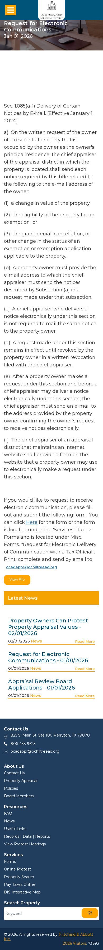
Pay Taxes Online (19, 884)
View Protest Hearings (25, 844)
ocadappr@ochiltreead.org (35, 751)
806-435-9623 (23, 743)
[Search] (90, 913)
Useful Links (15, 828)
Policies (11, 788)
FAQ (8, 813)
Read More (85, 641)
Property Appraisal (21, 780)
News (36, 641)
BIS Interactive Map (22, 892)
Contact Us (14, 773)
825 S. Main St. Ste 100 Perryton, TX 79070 (50, 735)
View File (17, 579)
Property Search (19, 876)
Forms (10, 861)
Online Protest (17, 869)
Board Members (19, 796)
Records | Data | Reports (27, 836)
